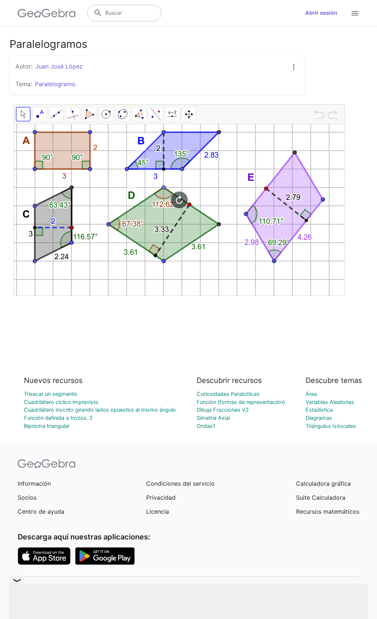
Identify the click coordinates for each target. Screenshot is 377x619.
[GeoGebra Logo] (46, 13)
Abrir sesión (321, 13)
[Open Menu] (354, 13)
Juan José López (59, 66)
